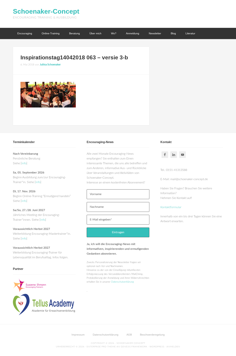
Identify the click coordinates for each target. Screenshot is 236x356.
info (24, 163)
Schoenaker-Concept (46, 11)
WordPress (157, 346)
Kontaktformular (170, 207)
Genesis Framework (134, 346)
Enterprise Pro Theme (101, 346)
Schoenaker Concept (131, 343)
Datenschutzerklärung (122, 282)
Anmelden (173, 346)
